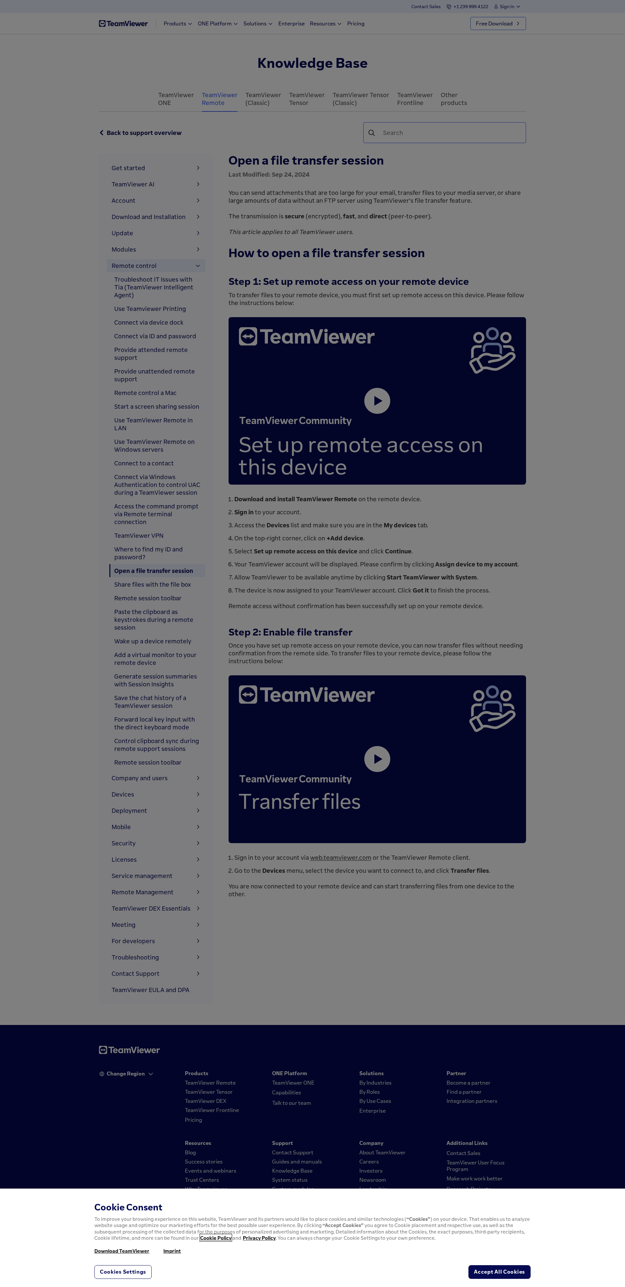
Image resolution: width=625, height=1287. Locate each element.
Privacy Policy (259, 1238)
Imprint (172, 1251)
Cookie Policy (215, 1238)
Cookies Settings (123, 1271)
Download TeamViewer (121, 1251)
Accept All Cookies (499, 1271)
